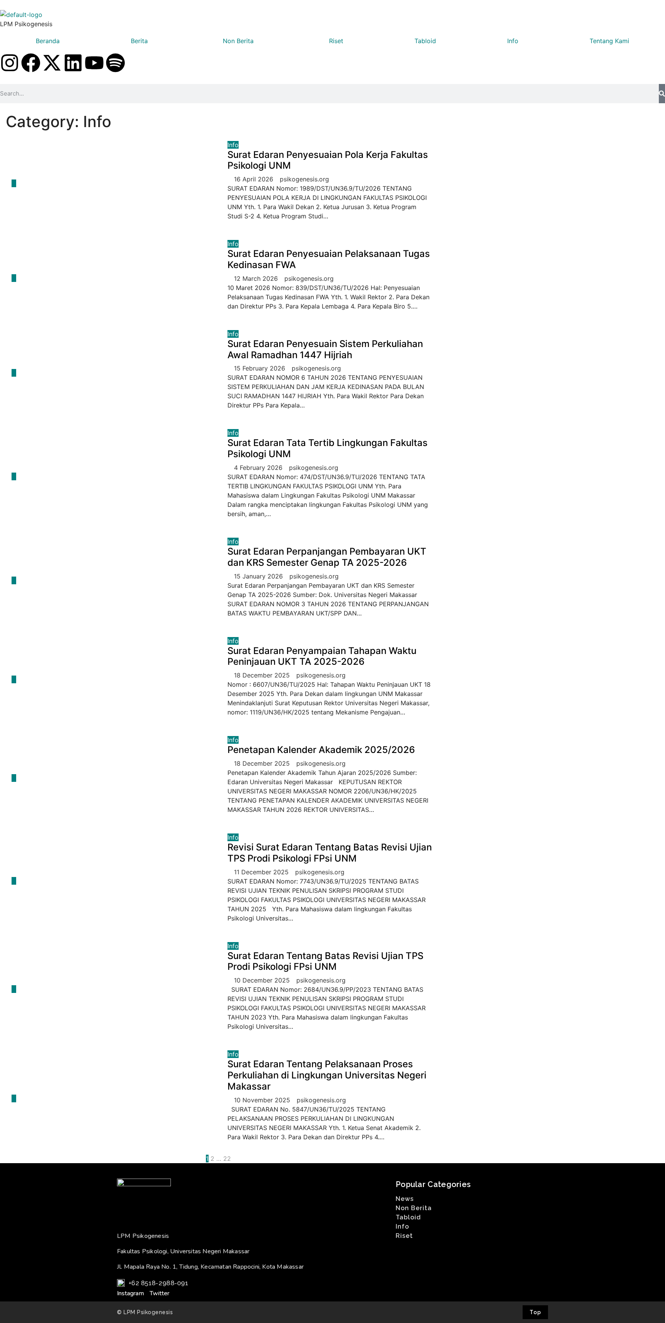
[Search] (662, 93)
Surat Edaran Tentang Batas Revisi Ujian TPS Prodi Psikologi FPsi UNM (325, 961)
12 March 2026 (257, 278)
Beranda (48, 41)
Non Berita (238, 41)
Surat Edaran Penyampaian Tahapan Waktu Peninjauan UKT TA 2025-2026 (321, 656)
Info (512, 41)
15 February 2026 (260, 368)
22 (227, 1158)
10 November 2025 (263, 1100)
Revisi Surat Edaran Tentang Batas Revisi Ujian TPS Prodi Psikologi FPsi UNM (329, 853)
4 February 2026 (259, 467)
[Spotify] (115, 62)
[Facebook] (30, 62)
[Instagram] (9, 62)
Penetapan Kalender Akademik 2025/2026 (321, 749)
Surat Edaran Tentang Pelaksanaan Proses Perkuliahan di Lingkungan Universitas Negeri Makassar (326, 1075)
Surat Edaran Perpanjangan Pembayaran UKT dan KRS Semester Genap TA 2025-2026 (326, 557)
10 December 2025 (263, 980)
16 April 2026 (254, 179)
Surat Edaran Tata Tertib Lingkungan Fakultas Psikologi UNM (327, 448)
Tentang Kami (609, 41)
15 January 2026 (259, 576)
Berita (139, 41)
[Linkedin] (73, 62)
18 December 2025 (263, 675)
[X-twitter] (52, 62)
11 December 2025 (262, 872)
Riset (336, 41)
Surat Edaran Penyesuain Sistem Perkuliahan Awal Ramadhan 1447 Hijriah (325, 349)
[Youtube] (94, 62)
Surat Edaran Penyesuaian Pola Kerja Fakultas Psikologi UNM (327, 160)
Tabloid (425, 41)
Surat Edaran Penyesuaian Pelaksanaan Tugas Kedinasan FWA (328, 259)
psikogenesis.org (304, 179)
